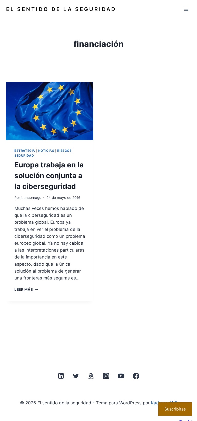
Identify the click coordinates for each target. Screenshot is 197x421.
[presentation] (49, 111)
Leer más (26, 289)
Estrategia (24, 151)
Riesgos (64, 151)
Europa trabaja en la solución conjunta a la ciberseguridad (49, 175)
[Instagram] (106, 375)
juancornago (31, 198)
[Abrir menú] (186, 9)
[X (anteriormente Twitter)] (76, 375)
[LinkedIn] (60, 375)
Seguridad (24, 155)
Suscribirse (175, 409)
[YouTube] (120, 375)
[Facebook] (136, 375)
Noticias (46, 151)
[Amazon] (90, 375)
